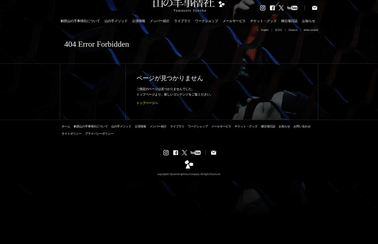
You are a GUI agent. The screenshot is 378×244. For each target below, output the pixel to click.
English (265, 30)
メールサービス (234, 21)
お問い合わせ (302, 126)
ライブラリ (182, 21)
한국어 (278, 30)
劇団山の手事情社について (80, 21)
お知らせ (308, 21)
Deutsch (293, 30)
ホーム (66, 126)
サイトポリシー (72, 133)
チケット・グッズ (263, 21)
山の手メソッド (116, 21)
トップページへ (147, 103)
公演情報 (138, 21)
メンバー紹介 (160, 21)
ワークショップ (206, 21)
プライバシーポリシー (99, 133)
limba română (311, 30)
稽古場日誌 (289, 21)
